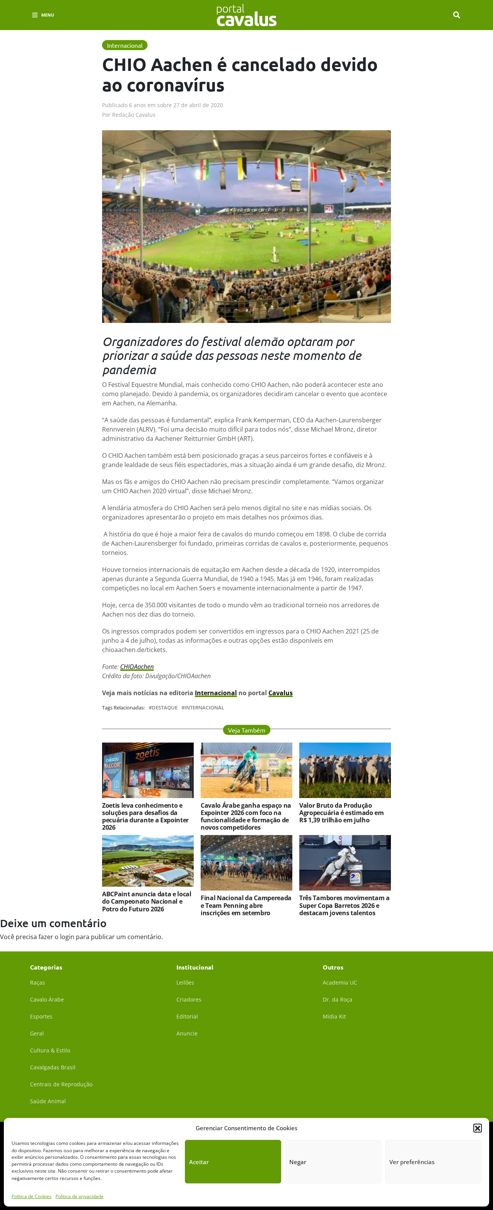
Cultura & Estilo (50, 1050)
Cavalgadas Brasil (52, 1067)
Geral (37, 1033)
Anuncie (187, 1033)
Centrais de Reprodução (61, 1084)
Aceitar (199, 1162)
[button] (477, 1128)
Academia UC (340, 982)
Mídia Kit (334, 1016)
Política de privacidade (79, 1196)
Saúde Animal (48, 1101)
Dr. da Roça (337, 999)
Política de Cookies (32, 1196)
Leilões (185, 982)
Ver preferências (411, 1162)
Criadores (188, 999)
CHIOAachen (137, 666)
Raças (37, 982)
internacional (204, 707)
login (67, 937)
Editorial (187, 1016)
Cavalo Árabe (47, 999)
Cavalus (280, 693)
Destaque (165, 707)
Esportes (41, 1016)
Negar (297, 1162)
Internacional (216, 693)
